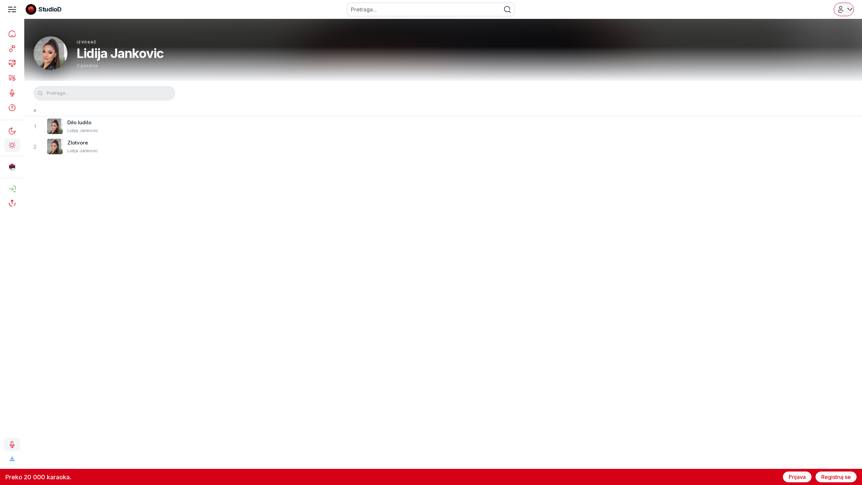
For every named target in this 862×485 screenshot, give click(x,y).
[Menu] (12, 9)
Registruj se (836, 477)
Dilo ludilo (79, 122)
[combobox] (430, 9)
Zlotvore (77, 142)
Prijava (797, 477)
